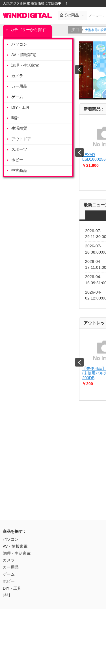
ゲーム (17, 97)
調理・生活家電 (25, 65)
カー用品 (19, 86)
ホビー (17, 160)
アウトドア (21, 139)
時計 (15, 118)
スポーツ (19, 149)
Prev (79, 152)
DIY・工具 (20, 107)
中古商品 (19, 170)
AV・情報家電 (23, 55)
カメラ (17, 76)
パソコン (19, 44)
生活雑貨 (19, 128)
